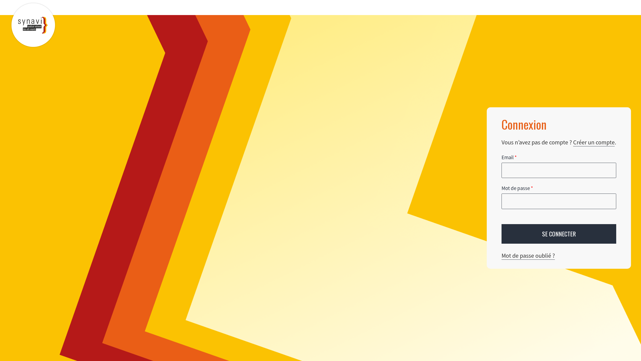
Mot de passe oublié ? (528, 255)
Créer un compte (594, 142)
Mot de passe (517, 188)
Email (509, 157)
